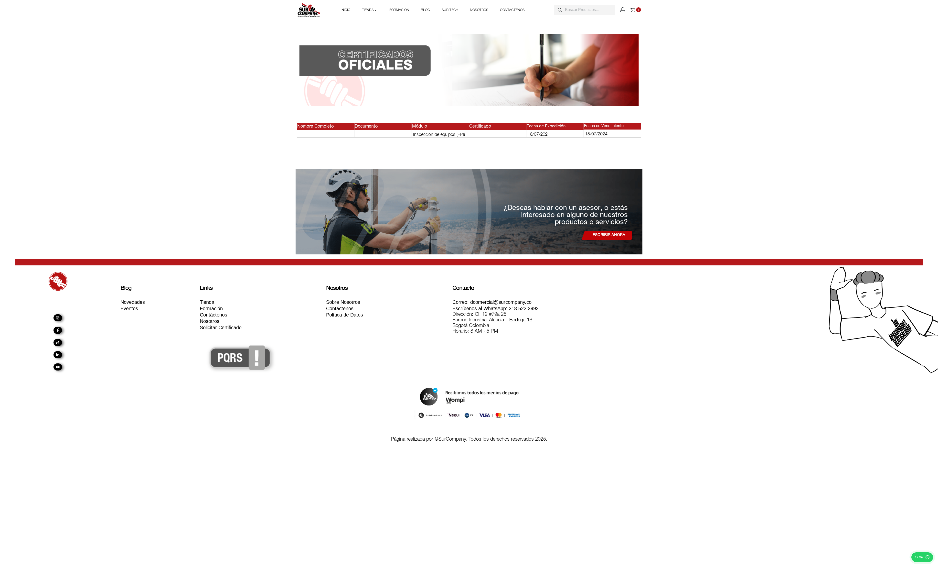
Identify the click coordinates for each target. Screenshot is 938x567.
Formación (211, 308)
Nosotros (209, 321)
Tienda (207, 302)
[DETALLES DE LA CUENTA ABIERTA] (622, 9)
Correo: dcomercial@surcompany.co (492, 302)
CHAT (919, 557)
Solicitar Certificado (221, 327)
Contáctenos (213, 314)
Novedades (132, 302)
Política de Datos (344, 314)
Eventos (129, 308)
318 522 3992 (495, 308)
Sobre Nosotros (343, 302)
